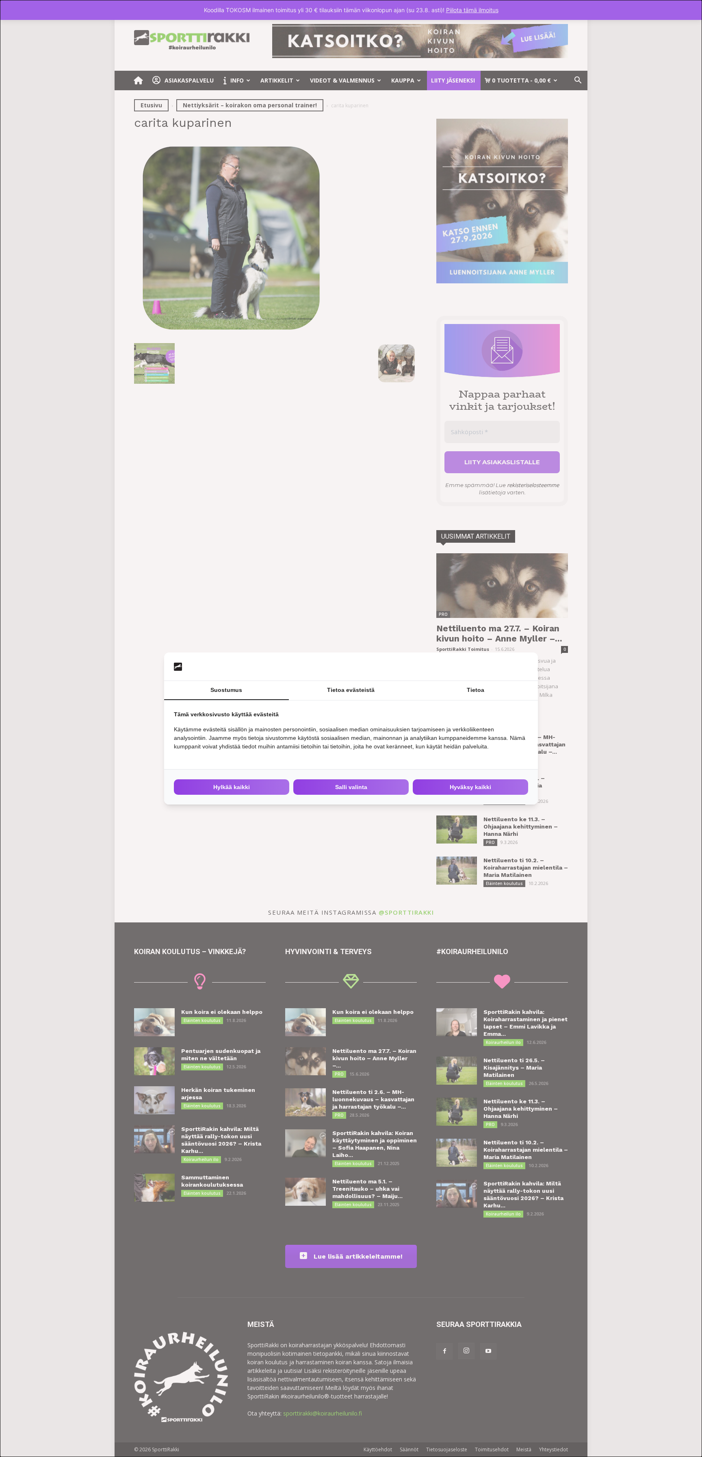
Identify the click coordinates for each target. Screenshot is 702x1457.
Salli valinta (351, 787)
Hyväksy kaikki (470, 787)
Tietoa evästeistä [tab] (351, 690)
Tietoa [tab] (475, 690)
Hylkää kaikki (231, 787)
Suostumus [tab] (226, 690)
